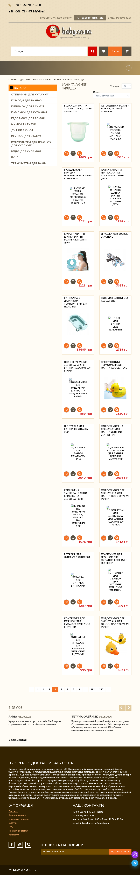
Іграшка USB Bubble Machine (114, 235)
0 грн (115, 51)
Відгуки (13, 823)
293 (101, 689)
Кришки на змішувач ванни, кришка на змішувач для (75, 492)
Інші (14, 157)
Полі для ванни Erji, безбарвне (115, 299)
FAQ (11, 827)
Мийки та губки (23, 124)
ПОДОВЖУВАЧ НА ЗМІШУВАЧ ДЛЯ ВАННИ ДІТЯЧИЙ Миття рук (112, 428)
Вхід (111, 17)
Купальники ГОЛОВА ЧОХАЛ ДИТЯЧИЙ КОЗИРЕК (115, 108)
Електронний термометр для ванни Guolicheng (114, 364)
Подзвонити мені (91, 17)
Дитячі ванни (22, 130)
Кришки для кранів (26, 136)
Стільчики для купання (29, 94)
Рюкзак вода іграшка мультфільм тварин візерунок (78, 172)
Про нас (13, 811)
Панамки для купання (29, 112)
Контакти (14, 834)
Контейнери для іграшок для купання (31, 144)
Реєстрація (123, 17)
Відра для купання (26, 151)
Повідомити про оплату (56, 17)
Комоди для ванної (27, 100)
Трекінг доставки (18, 830)
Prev (122, 708)
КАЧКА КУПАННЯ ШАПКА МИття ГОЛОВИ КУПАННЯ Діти (112, 172)
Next (128, 708)
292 (93, 689)
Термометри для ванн (28, 163)
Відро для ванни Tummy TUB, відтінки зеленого (78, 108)
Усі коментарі (18, 739)
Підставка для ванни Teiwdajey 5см (76, 428)
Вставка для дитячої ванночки (77, 556)
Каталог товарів (17, 815)
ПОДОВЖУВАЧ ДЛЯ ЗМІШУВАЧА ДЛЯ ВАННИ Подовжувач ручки (115, 492)
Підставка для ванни (28, 118)
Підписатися (120, 851)
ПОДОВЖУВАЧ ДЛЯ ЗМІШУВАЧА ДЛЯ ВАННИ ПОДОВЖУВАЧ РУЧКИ (77, 364)
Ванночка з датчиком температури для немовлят (76, 300)
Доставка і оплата (19, 819)
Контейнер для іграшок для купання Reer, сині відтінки (114, 557)
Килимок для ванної (27, 106)
